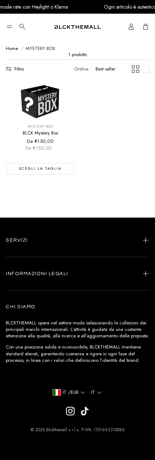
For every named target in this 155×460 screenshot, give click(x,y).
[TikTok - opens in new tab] (84, 411)
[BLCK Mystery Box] (40, 99)
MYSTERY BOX (40, 48)
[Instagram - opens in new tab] (70, 411)
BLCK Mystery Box (40, 132)
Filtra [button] (19, 68)
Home (12, 48)
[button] (9, 27)
